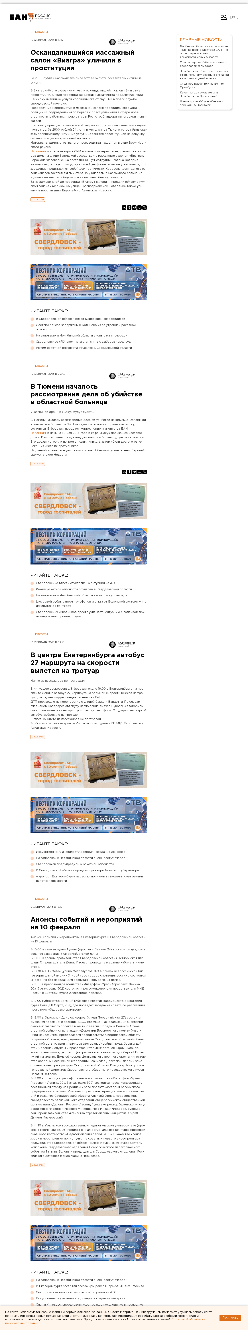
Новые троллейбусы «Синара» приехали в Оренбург (201, 103)
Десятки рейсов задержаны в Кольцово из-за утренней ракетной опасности (86, 327)
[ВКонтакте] (124, 207)
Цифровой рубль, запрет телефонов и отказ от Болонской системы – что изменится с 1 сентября (91, 603)
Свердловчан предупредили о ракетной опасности (75, 864)
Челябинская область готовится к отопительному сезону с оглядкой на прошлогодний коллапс (204, 75)
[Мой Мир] (139, 207)
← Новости (39, 32)
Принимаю (230, 1317)
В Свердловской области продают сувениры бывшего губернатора (87, 870)
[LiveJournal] (144, 207)
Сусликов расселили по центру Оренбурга (202, 86)
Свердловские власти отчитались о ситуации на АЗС (76, 583)
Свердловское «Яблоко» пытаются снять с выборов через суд (83, 341)
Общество (38, 199)
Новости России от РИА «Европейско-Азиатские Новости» (22, 17)
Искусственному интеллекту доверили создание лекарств (80, 852)
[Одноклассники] (129, 207)
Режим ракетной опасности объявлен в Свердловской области (84, 348)
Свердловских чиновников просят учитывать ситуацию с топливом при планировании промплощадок (90, 614)
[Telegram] (134, 207)
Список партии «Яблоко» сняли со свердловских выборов (204, 64)
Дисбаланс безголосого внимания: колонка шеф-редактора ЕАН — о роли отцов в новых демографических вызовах (204, 51)
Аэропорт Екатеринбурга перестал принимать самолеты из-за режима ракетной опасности (89, 878)
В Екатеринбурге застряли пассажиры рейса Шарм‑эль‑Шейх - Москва (90, 1286)
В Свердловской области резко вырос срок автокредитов (80, 319)
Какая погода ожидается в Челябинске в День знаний (199, 94)
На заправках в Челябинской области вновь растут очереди (81, 335)
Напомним (38, 151)
